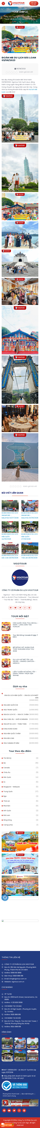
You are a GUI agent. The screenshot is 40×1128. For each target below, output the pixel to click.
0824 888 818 (16, 1026)
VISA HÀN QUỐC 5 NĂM (11, 733)
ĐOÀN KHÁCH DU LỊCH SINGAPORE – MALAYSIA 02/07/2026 (10, 515)
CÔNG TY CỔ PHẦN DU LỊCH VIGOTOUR (20, 590)
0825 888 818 (16, 1014)
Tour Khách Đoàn (28, 17)
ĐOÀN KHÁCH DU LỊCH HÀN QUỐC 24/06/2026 (10, 536)
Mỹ (4, 763)
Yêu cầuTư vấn (34, 3)
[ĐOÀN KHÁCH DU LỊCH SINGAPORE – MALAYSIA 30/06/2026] (29, 501)
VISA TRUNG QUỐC (10, 710)
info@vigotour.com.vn (18, 979)
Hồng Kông (7, 820)
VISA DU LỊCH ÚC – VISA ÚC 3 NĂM (16, 714)
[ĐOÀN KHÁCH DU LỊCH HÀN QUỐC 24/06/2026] (10, 522)
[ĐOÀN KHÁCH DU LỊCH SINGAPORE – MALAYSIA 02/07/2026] (10, 501)
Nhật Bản (6, 806)
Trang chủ (8, 17)
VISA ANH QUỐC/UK (10, 705)
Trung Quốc (8, 791)
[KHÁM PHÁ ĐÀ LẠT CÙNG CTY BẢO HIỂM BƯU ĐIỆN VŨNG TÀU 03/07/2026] (32, 1043)
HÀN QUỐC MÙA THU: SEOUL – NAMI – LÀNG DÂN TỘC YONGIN (25, 625)
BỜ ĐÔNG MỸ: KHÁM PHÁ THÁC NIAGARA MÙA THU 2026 (23, 649)
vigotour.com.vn (18, 982)
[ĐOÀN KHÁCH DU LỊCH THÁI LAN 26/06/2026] (29, 544)
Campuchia (8, 825)
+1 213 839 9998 (16, 1002)
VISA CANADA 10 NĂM (11, 743)
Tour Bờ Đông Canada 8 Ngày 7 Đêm (25, 636)
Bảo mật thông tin (28, 1094)
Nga (4, 796)
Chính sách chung (9, 1096)
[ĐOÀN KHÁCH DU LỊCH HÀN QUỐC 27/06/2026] (29, 522)
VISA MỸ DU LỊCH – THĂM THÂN (14, 724)
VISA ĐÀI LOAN (8, 738)
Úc (4, 782)
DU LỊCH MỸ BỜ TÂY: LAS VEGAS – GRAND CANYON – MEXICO (24, 661)
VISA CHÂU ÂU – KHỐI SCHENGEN (15, 719)
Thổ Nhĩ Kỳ (7, 758)
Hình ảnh (16, 17)
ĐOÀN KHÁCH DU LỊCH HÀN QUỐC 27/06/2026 (29, 536)
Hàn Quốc (7, 777)
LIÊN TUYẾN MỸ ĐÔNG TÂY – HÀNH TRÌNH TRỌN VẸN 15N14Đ (24, 673)
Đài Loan (6, 815)
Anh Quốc (7, 810)
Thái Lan (6, 801)
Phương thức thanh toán (11, 1094)
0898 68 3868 (16, 973)
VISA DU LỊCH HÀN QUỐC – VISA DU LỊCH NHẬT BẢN (21, 696)
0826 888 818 (18, 976)
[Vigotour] (16, 3)
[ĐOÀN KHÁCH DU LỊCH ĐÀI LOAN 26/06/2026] (10, 544)
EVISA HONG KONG (10, 729)
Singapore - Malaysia (11, 787)
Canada (6, 768)
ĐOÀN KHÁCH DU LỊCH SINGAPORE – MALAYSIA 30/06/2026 (29, 515)
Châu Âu (6, 772)
